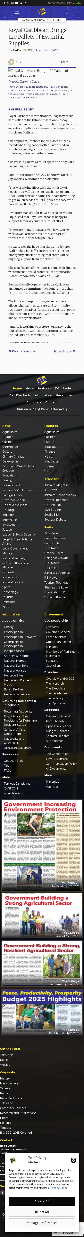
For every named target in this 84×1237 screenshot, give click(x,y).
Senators (52, 661)
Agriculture (9, 432)
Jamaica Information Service (42, 20)
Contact (51, 402)
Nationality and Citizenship (14, 741)
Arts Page (51, 533)
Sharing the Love (56, 587)
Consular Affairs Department (14, 732)
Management (9, 1083)
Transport (8, 602)
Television (6, 1055)
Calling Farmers (54, 538)
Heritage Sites (13, 675)
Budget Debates (57, 731)
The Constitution (57, 754)
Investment (10, 524)
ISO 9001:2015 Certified (16, 1132)
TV (57, 388)
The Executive (55, 688)
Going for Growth (56, 558)
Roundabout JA (55, 592)
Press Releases (12, 582)
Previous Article (23, 351)
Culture (7, 451)
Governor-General (58, 632)
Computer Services (13, 1108)
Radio (67, 388)
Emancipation (13, 632)
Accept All (42, 1201)
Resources (10, 754)
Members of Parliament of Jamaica (62, 654)
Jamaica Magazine (57, 485)
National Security (13, 558)
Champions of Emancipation (13, 644)
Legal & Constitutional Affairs (17, 541)
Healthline (51, 568)
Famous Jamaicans (17, 694)
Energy (7, 480)
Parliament (9, 577)
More (6, 777)
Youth (6, 607)
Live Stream (52, 509)
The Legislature (56, 693)
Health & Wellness (14, 505)
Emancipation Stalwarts (20, 637)
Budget (7, 437)
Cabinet (7, 442)
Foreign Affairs (12, 495)
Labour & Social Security (18, 534)
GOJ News (51, 563)
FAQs (7, 770)
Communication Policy (61, 763)
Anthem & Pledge (16, 656)
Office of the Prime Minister (15, 565)
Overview (52, 627)
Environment (11, 485)
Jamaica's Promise (57, 572)
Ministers (52, 647)
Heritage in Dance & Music (18, 682)
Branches (51, 672)
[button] (73, 1160)
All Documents (56, 768)
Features (44, 388)
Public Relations (11, 1098)
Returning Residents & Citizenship (19, 703)
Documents (53, 747)
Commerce (10, 446)
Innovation (51, 461)
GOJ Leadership (56, 620)
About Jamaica (13, 620)
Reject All (42, 1212)
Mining (7, 553)
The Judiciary (54, 698)
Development (11, 461)
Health (49, 456)
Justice (7, 529)
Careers (5, 1088)
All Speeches (54, 741)
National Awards (15, 670)
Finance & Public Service (19, 490)
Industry (8, 515)
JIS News (50, 490)
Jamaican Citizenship (18, 748)
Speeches (51, 710)
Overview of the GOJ (60, 678)
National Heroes (15, 661)
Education (9, 475)
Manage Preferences (42, 1223)
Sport (6, 587)
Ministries (52, 781)
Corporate (34, 402)
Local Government (15, 548)
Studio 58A (51, 514)
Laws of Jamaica (57, 759)
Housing (8, 510)
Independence (14, 651)
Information (43, 395)
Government (65, 395)
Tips (6, 765)
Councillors (53, 665)
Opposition (9, 572)
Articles (5, 1065)
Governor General (14, 500)
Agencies (52, 786)
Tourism (7, 597)
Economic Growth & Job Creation (19, 468)
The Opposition (56, 703)
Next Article (63, 351)
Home (17, 388)
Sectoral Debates (57, 736)
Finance (49, 451)
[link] (4, 3)
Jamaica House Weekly (60, 495)
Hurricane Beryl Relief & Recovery (42, 409)
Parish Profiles (13, 689)
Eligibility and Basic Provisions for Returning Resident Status (20, 720)
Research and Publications (18, 1113)
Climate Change (13, 456)
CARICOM (11, 788)
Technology (10, 592)
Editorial (5, 1123)
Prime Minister (56, 637)
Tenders (5, 1128)
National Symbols (16, 665)
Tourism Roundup (56, 582)
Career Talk (51, 543)
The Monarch (55, 683)
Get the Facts (20, 395)
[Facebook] (2, 1192)
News (30, 388)
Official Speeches (56, 500)
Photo (4, 1118)
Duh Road (51, 548)
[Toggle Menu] (17, 13)
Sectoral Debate (55, 519)
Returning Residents (18, 711)
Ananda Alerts (13, 793)
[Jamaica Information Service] (42, 12)
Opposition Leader (58, 642)
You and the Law (55, 597)
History (9, 627)
